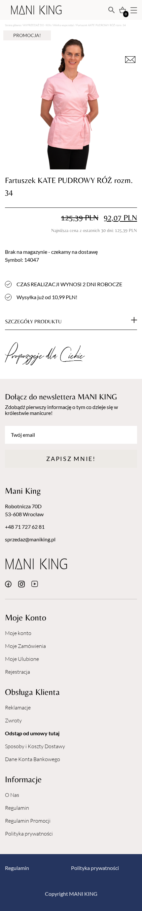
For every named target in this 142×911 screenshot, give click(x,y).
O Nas (12, 795)
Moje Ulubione (22, 659)
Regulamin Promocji (28, 820)
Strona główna (13, 25)
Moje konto (18, 633)
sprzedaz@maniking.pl (30, 539)
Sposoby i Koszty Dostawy (35, 746)
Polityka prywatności (29, 833)
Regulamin (17, 807)
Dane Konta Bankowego (32, 759)
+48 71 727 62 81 (25, 527)
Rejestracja (17, 671)
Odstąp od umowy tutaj (32, 733)
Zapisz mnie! (70, 458)
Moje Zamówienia (25, 646)
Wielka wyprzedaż (63, 25)
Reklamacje (18, 707)
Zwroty (13, 720)
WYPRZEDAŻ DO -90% (37, 25)
